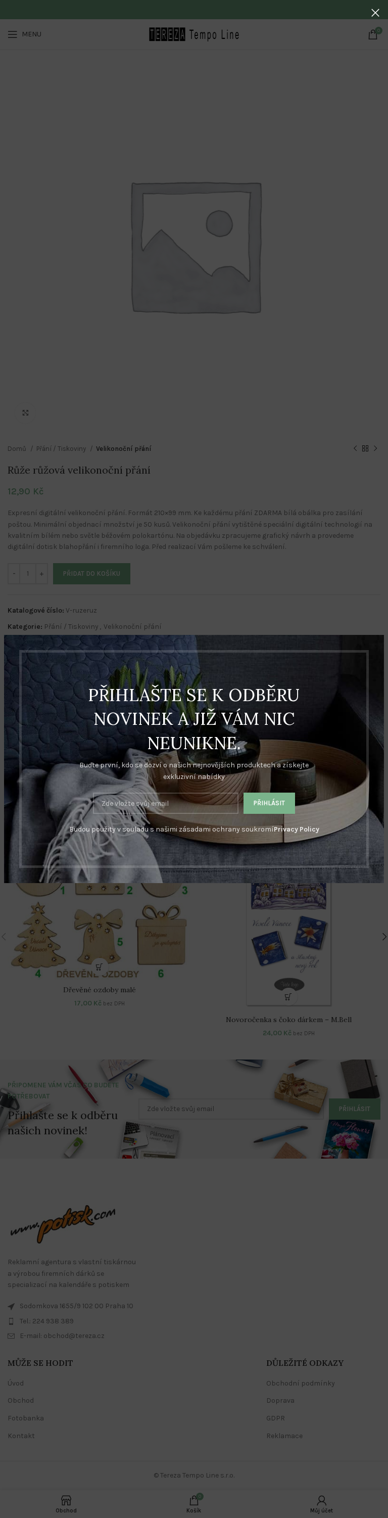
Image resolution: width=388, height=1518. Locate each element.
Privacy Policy (296, 829)
